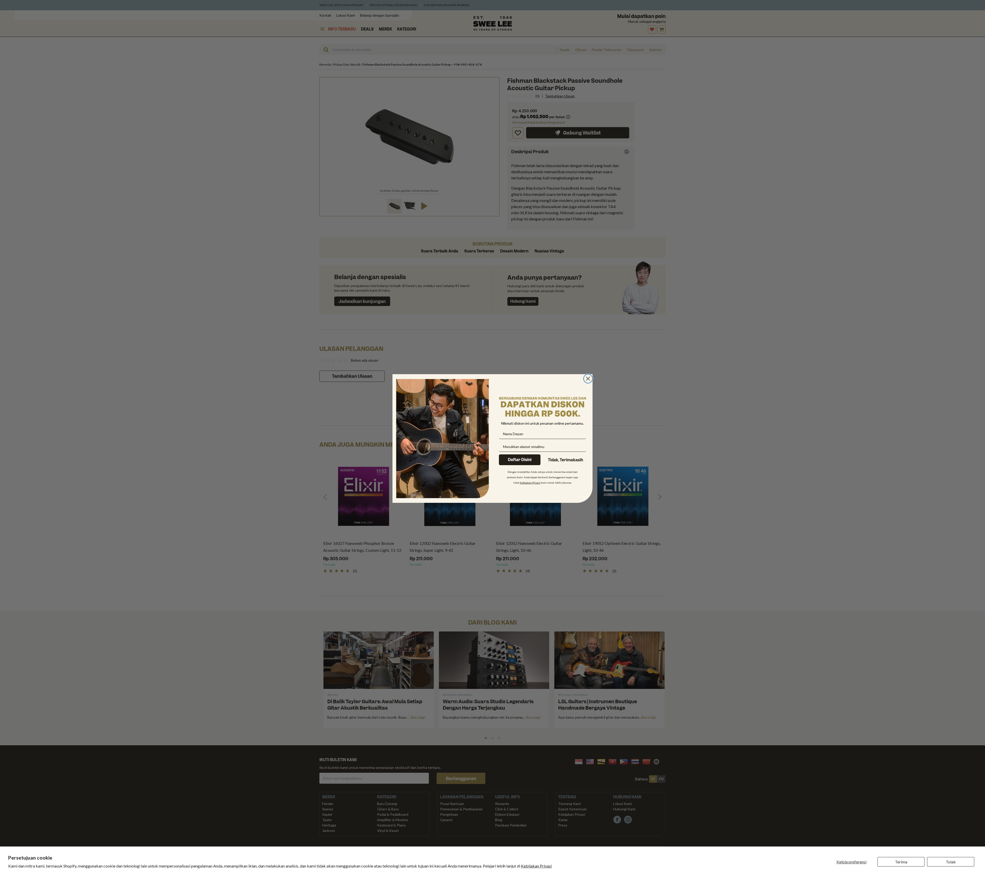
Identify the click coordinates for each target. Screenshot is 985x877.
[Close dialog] (588, 378)
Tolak (951, 861)
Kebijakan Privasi (536, 865)
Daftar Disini (519, 459)
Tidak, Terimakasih (565, 460)
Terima (901, 861)
